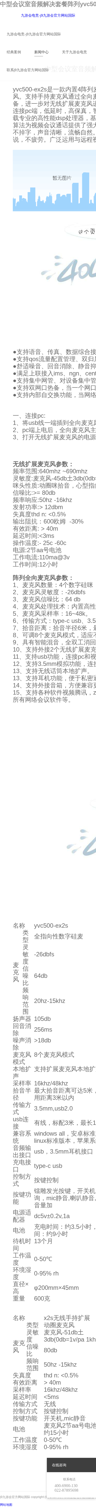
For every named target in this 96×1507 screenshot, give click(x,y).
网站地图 (6, 1504)
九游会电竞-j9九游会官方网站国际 (48, 15)
